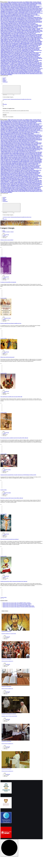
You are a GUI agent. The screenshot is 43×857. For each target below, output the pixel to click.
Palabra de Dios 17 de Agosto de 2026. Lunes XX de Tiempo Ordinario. (22, 126)
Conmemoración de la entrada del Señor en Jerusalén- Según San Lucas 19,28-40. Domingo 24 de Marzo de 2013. (18, 474)
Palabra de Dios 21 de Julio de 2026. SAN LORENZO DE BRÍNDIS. (23, 31)
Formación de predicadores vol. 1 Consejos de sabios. (9, 633)
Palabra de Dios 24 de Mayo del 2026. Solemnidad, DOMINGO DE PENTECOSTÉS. (20, 71)
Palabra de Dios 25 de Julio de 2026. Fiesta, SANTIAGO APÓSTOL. (19, 28)
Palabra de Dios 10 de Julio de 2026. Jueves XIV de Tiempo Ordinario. (24, 37)
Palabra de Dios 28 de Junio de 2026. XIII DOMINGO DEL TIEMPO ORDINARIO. (20, 46)
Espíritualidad (5, 81)
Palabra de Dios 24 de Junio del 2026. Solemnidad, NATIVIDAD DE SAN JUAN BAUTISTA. (19, 50)
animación (16, 99)
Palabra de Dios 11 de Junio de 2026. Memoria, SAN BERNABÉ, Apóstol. (20, 58)
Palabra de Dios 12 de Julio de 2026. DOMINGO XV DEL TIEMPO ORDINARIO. (21, 36)
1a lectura (4, 99)
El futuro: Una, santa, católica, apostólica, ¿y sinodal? (30, 29)
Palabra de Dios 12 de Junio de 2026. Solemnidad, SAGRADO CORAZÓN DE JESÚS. (20, 57)
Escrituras (4, 77)
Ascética (27, 99)
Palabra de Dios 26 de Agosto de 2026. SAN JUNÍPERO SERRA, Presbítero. (22, 1)
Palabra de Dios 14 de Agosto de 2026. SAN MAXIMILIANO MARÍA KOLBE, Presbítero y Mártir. (21, 12)
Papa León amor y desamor (20, 49)
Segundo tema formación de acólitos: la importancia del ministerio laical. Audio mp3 (13, 581)
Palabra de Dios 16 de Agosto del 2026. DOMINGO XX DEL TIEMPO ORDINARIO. (21, 9)
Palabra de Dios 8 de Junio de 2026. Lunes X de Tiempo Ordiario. (15, 60)
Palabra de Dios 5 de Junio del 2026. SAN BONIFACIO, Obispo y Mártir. (17, 62)
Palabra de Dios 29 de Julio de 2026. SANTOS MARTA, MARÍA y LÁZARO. (24, 25)
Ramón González (7, 469)
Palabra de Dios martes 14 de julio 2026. (23, 35)
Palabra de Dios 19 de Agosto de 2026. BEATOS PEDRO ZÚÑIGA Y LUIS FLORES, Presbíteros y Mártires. (19, 7)
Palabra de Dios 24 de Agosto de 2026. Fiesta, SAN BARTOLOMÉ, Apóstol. (16, 604)
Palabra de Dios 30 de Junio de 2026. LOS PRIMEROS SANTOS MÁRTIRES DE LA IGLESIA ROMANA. (21, 44)
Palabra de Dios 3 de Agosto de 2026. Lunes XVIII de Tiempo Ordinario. (22, 21)
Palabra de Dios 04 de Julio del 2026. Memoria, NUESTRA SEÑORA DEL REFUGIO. (22, 41)
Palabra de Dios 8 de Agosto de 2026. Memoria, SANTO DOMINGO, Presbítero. (21, 17)
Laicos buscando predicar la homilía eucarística (18, 43)
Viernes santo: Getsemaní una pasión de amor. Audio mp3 (9, 539)
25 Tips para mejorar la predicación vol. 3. (7, 743)
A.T (10, 99)
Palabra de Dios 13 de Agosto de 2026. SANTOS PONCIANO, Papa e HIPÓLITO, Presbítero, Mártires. (20, 13)
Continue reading (3, 256)
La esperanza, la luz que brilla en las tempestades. (8, 282)
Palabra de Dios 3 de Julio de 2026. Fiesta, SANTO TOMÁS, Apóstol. (21, 42)
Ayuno (30, 99)
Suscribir (4, 114)
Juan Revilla (6, 234)
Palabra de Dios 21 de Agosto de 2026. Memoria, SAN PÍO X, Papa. (16, 5)
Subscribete (5, 104)
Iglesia (4, 78)
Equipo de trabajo (7, 318)
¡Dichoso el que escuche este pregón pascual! (7, 357)
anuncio (19, 99)
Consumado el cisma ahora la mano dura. (15, 39)
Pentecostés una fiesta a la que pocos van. (15, 69)
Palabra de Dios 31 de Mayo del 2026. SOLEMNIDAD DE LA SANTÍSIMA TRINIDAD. (20, 65)
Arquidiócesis (23, 99)
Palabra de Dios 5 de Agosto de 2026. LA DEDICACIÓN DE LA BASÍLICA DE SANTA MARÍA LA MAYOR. (21, 20)
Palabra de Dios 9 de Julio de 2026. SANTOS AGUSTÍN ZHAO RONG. (21, 38)
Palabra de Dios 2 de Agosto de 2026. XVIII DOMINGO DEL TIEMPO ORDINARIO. (21, 22)
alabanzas (13, 99)
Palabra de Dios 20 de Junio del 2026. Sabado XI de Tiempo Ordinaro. (19, 52)
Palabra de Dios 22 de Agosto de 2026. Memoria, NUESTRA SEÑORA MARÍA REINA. (19, 606)
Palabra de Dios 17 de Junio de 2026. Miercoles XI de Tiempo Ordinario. (18, 54)
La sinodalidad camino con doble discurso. (17, 67)
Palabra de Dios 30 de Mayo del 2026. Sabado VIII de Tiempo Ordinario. (20, 66)
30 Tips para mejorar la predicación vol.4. (7, 688)
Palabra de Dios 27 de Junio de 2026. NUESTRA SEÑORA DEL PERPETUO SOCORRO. (19, 47)
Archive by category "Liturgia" (8, 231)
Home (4, 230)
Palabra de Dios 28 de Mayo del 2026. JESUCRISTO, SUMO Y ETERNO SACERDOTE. (20, 68)
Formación (4, 79)
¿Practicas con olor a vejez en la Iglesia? (6, 239)
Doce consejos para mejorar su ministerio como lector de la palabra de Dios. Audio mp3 (14, 437)
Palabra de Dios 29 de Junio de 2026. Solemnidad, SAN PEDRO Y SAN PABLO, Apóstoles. (21, 45)
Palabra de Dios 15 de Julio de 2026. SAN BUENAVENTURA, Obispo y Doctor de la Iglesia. (22, 34)
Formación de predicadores (6, 631)
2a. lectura (8, 99)
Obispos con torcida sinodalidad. (9, 15)
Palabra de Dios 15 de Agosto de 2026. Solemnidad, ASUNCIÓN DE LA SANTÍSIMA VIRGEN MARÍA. (20, 11)
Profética (4, 80)
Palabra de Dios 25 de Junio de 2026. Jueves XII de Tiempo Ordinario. (21, 48)
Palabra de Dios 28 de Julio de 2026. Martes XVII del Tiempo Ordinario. (21, 26)
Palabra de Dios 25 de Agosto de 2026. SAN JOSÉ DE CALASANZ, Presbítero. (20, 2)
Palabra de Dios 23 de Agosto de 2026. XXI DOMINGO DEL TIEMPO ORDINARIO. (18, 605)
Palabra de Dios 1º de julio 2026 (33, 43)
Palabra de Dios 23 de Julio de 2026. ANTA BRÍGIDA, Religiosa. (12, 30)
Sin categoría (13, 713)
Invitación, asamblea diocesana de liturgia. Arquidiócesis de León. (10, 323)
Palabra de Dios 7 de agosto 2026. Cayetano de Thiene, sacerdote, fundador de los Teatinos (20, 18)
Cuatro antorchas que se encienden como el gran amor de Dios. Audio (11, 396)
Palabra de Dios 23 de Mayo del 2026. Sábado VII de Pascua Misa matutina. (20, 72)
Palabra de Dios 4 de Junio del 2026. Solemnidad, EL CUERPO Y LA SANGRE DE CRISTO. (21, 63)
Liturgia (4, 235)
